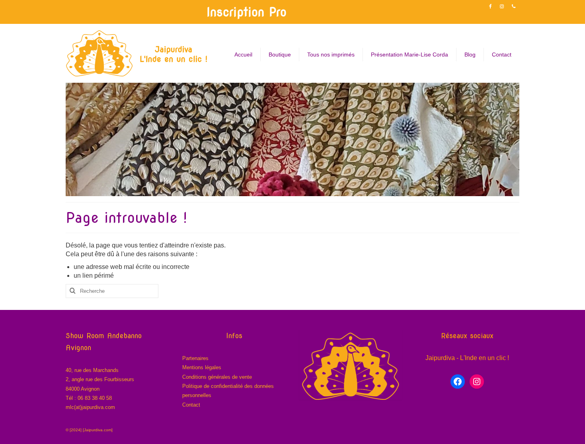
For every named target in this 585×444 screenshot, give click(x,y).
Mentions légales (201, 367)
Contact (191, 405)
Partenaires (195, 358)
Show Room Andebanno (104, 335)
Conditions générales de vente (217, 377)
